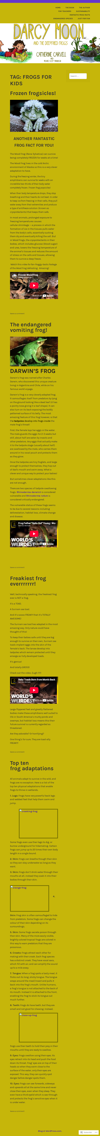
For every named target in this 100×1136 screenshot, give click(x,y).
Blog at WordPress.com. (50, 1131)
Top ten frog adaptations (32, 766)
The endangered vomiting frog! (30, 327)
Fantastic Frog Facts (80, 15)
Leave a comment (17, 313)
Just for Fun (84, 18)
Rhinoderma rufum (37, 495)
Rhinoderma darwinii (29, 492)
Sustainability (83, 11)
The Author (84, 8)
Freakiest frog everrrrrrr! (28, 581)
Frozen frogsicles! (33, 93)
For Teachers (64, 11)
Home (58, 8)
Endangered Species (63, 18)
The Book (69, 8)
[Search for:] (78, 76)
